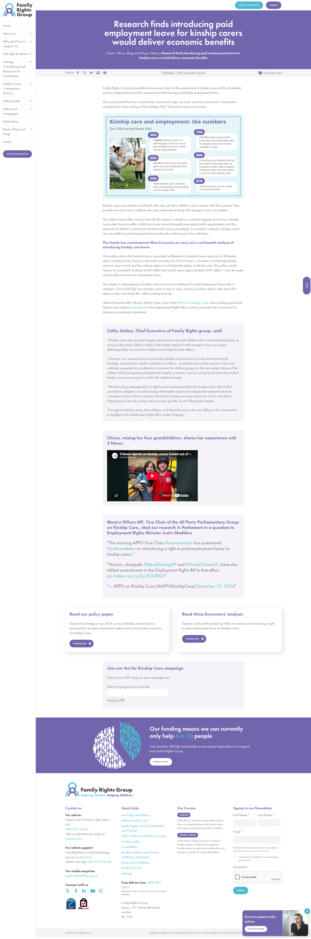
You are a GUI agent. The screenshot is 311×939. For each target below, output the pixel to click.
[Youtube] (92, 891)
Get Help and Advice (135, 815)
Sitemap (126, 873)
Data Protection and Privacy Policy (144, 836)
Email (238, 832)
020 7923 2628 (99, 862)
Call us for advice (249, 5)
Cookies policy (131, 841)
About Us (9, 34)
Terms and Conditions (135, 863)
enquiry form (73, 838)
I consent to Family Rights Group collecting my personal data (258, 858)
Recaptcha (240, 867)
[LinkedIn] (84, 891)
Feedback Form (131, 868)
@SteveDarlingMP (160, 564)
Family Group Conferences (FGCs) (12, 88)
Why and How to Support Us (14, 43)
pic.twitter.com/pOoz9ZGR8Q (135, 576)
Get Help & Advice (15, 54)
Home (7, 26)
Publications (10, 121)
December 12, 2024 (215, 586)
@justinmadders (121, 548)
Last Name (266, 815)
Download (79, 643)
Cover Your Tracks (17, 154)
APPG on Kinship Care (192, 303)
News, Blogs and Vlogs (14, 131)
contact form (84, 857)
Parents (183, 815)
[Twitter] (67, 891)
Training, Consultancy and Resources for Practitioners (14, 69)
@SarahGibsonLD (202, 564)
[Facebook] (76, 891)
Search (274, 5)
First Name (241, 815)
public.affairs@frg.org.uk (81, 876)
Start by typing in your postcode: (128, 687)
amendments (138, 307)
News (155, 53)
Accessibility (129, 847)
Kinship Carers (187, 835)
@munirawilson (179, 542)
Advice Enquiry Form (134, 820)
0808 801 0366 (76, 829)
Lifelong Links (11, 101)
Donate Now (160, 761)
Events (7, 142)
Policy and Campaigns (10, 111)
